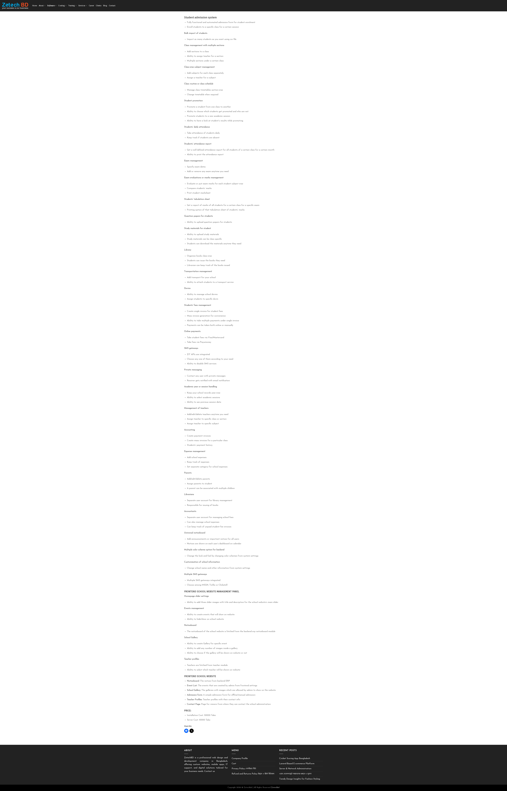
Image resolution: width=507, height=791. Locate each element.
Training (71, 5)
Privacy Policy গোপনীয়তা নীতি (244, 769)
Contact (112, 5)
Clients (98, 5)
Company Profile (240, 758)
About (41, 5)
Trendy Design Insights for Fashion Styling (299, 779)
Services (81, 5)
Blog (105, 5)
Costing (61, 5)
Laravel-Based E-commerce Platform (296, 764)
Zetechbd (275, 787)
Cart (234, 764)
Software (51, 5)
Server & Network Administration (295, 769)
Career (91, 5)
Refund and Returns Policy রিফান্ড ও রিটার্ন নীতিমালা (253, 774)
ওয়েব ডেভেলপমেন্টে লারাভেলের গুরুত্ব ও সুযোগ (295, 774)
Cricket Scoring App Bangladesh (294, 758)
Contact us (209, 771)
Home (34, 5)
